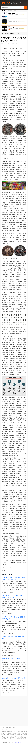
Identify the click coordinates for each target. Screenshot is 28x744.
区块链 (6, 33)
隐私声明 (8, 727)
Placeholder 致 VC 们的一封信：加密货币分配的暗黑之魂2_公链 (13, 578)
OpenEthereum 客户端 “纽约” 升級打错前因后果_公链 (13, 618)
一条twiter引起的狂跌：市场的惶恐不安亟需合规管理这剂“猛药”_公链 (13, 596)
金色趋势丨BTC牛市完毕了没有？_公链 (13, 678)
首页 (1, 33)
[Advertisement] (14, 710)
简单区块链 (10, 742)
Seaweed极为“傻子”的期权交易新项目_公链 (13, 637)
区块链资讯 (12, 33)
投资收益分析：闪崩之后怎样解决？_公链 (13, 659)
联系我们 (2, 727)
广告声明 (13, 727)
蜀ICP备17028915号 (17, 742)
